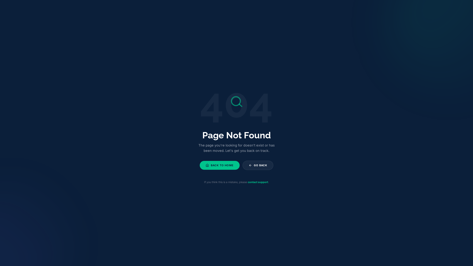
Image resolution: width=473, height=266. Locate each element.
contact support (258, 182)
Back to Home (222, 165)
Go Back (260, 165)
